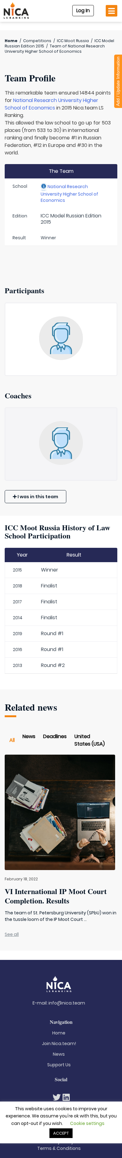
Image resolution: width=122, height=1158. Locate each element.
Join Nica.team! (59, 1043)
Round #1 (52, 633)
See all (12, 934)
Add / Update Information (117, 81)
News (29, 736)
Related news (31, 707)
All (12, 740)
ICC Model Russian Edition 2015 (71, 219)
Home (11, 40)
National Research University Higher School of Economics (51, 104)
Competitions (37, 40)
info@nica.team (66, 1003)
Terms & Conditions (59, 1148)
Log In (83, 10)
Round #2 (53, 665)
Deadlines (55, 736)
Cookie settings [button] (87, 1123)
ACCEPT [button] (61, 1133)
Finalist (49, 585)
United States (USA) (89, 740)
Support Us (59, 1065)
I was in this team (37, 497)
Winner (49, 569)
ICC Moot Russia (73, 40)
